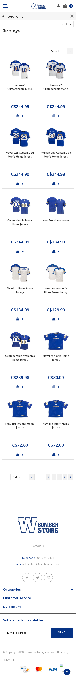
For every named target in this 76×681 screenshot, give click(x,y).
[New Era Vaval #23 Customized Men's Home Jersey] (20, 137)
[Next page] (65, 477)
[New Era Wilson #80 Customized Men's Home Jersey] (56, 137)
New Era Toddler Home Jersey (19, 425)
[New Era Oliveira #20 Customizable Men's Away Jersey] (56, 69)
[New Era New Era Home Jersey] (56, 205)
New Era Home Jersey (56, 220)
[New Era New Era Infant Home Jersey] (56, 408)
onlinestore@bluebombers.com (41, 564)
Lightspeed (48, 652)
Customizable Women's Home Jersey (20, 357)
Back (67, 24)
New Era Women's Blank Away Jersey (56, 290)
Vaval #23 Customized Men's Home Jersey (20, 154)
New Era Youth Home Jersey (56, 357)
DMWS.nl (8, 659)
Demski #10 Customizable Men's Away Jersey (20, 87)
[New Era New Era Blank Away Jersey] (20, 272)
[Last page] (70, 477)
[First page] (48, 477)
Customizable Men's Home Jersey (20, 222)
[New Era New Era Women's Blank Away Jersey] (56, 272)
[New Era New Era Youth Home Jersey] (56, 340)
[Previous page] (54, 477)
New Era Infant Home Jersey (56, 425)
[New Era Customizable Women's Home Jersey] (20, 340)
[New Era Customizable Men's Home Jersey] (20, 205)
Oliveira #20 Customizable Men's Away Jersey (56, 87)
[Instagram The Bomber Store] (48, 577)
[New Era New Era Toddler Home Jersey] (20, 408)
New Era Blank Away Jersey (20, 290)
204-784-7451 (45, 557)
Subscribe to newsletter (23, 620)
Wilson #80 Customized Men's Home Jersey (56, 154)
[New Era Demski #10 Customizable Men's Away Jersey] (20, 69)
